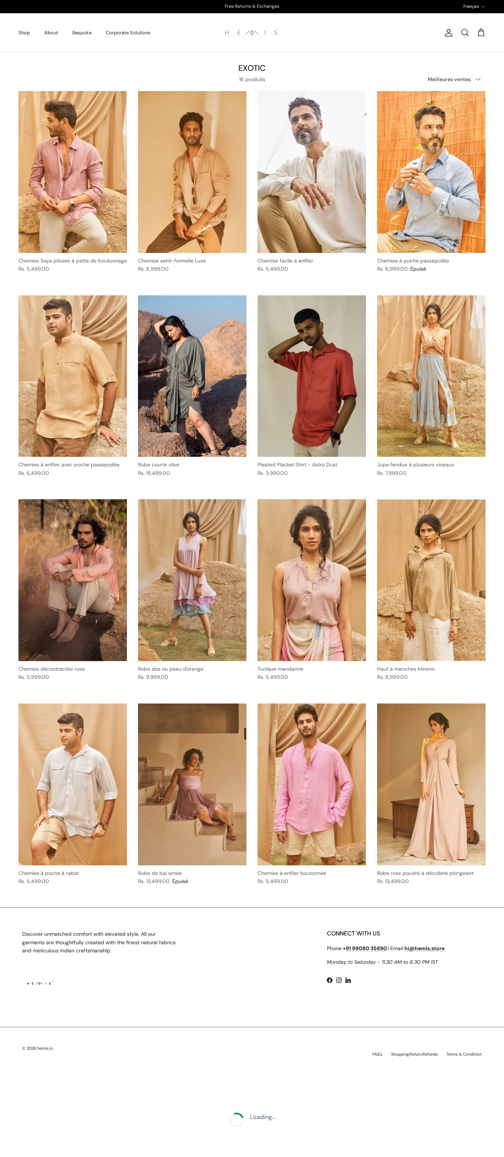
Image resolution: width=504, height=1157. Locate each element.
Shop (24, 32)
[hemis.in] (252, 33)
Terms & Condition (464, 1054)
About (51, 32)
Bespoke (82, 32)
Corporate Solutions (128, 32)
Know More (281, 6)
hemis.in (45, 1048)
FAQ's (377, 1054)
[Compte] (447, 32)
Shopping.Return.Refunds (414, 1054)
